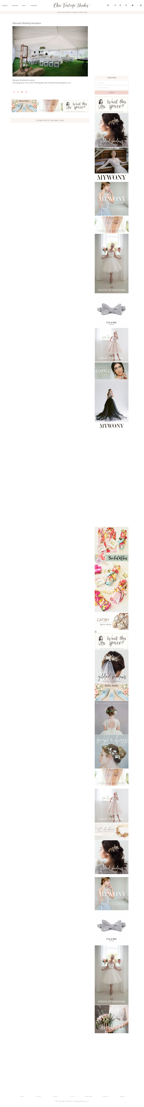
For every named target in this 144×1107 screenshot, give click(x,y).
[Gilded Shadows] (111, 130)
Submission (88, 1096)
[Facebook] (115, 5)
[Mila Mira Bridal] (111, 1019)
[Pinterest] (126, 5)
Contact (38, 1096)
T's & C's (72, 1096)
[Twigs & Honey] (111, 752)
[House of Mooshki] (111, 263)
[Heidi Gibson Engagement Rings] (111, 621)
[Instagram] (120, 5)
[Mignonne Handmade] (50, 106)
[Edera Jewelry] (111, 370)
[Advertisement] (111, 60)
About (22, 1096)
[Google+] (27, 92)
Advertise (105, 1096)
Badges (122, 1096)
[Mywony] (111, 164)
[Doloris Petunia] (111, 718)
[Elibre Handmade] (111, 831)
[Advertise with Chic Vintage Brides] (76, 106)
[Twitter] (132, 5)
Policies (55, 1096)
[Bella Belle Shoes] (24, 106)
